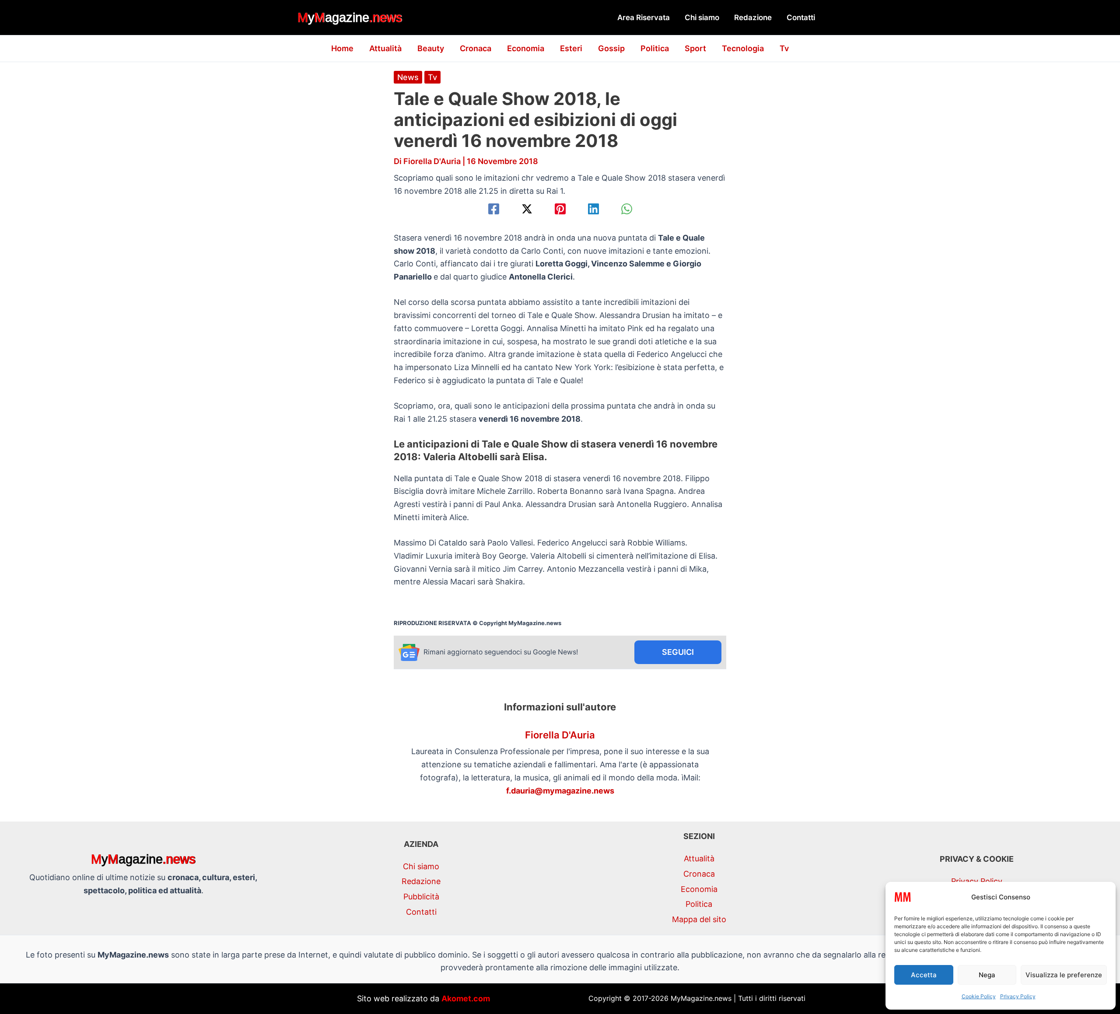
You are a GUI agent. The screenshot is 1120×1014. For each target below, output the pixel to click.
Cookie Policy (979, 996)
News (408, 77)
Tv (784, 48)
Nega (987, 975)
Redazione (753, 17)
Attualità (385, 48)
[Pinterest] (560, 209)
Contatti (801, 17)
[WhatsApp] (627, 209)
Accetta (924, 975)
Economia (525, 48)
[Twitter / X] (527, 209)
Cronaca (475, 48)
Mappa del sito (699, 919)
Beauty (430, 48)
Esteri (571, 48)
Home (342, 48)
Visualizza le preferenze (1064, 975)
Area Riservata (643, 17)
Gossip (611, 48)
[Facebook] (493, 209)
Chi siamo (702, 17)
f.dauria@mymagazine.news (560, 790)
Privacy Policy (1018, 996)
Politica (654, 48)
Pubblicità (421, 896)
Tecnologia (743, 48)
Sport (695, 48)
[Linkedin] (593, 209)
